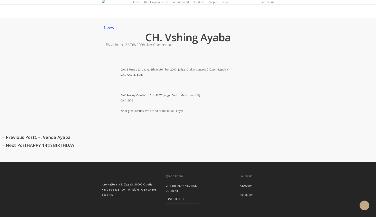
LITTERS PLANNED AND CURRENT (181, 188)
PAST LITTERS (175, 199)
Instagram (246, 194)
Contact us (267, 2)
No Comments (160, 44)
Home (136, 2)
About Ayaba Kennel (156, 2)
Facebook (246, 185)
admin (117, 44)
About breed (181, 2)
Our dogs (198, 2)
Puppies (213, 2)
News (226, 2)
